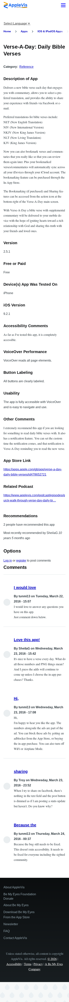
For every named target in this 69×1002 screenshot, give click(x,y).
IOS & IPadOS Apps (50, 31)
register (21, 560)
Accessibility (14, 964)
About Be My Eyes (16, 905)
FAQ (6, 931)
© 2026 (52, 959)
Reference (26, 66)
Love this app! (27, 640)
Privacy (38, 964)
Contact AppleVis (15, 938)
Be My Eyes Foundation (19, 894)
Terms (27, 964)
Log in (7, 560)
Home (7, 31)
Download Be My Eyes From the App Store (18, 914)
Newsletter (10, 924)
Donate (8, 898)
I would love (25, 587)
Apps (24, 31)
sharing (21, 771)
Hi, (16, 698)
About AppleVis (14, 887)
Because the (25, 825)
